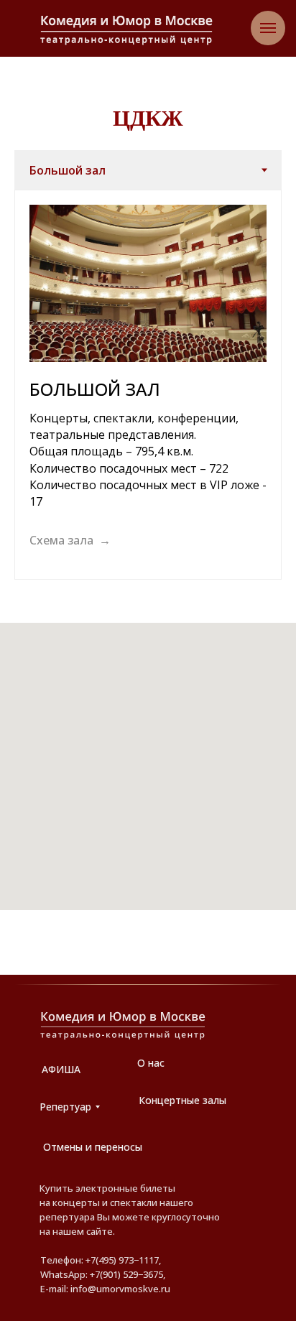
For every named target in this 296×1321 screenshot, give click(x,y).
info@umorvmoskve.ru (120, 1288)
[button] (70, 541)
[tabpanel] (148, 385)
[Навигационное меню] (268, 28)
